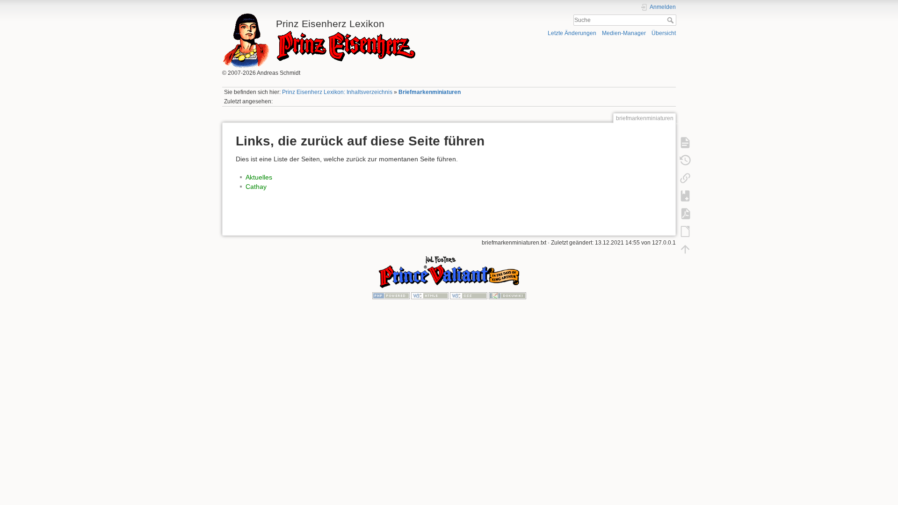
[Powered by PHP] (391, 295)
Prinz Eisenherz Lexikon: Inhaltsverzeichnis (337, 92)
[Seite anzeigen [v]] (685, 142)
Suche (671, 20)
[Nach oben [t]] (685, 249)
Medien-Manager (624, 33)
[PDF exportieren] (685, 213)
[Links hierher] (685, 178)
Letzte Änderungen (572, 33)
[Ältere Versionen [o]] (685, 160)
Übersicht (664, 33)
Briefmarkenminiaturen (429, 92)
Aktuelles (259, 177)
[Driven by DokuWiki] (507, 295)
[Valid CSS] (468, 295)
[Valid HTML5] (430, 295)
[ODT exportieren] (685, 231)
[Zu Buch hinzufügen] (685, 195)
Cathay (256, 186)
